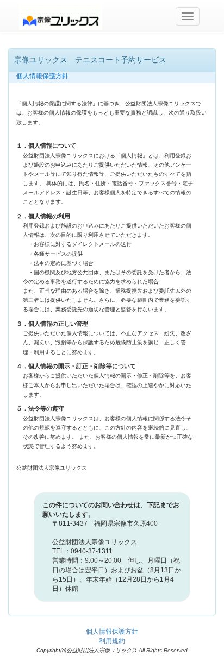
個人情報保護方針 (112, 631)
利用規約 (112, 641)
